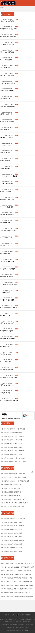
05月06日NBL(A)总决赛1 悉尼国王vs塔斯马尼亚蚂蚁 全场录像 (17, 567)
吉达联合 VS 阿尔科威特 (7, 21)
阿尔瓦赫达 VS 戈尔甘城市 (8, 91)
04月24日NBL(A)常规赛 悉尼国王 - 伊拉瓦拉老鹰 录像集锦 (16, 581)
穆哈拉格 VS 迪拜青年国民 (8, 261)
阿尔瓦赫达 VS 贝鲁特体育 (8, 269)
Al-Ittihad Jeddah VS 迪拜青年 (9, 400)
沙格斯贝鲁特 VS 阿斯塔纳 (8, 106)
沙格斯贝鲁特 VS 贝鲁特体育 (8, 230)
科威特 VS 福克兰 (5, 129)
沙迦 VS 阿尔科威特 (6, 168)
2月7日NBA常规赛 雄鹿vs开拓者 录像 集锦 (12, 451)
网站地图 (27, 615)
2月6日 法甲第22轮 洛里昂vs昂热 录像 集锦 (12, 506)
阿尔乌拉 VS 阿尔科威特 (7, 300)
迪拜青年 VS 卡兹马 (6, 191)
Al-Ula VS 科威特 (5, 292)
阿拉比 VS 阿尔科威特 (6, 369)
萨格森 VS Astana (5, 98)
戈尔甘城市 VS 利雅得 (6, 331)
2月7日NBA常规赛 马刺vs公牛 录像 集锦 (11, 447)
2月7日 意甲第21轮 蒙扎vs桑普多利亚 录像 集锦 (14, 462)
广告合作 (21, 615)
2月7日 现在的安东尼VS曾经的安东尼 (11, 484)
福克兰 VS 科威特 (5, 67)
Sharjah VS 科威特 (5, 160)
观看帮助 (7, 615)
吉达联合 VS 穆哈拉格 (6, 184)
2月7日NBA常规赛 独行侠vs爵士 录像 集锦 (12, 436)
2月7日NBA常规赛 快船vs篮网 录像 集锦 (11, 454)
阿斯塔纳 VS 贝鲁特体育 (7, 385)
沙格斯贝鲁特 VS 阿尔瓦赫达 (8, 36)
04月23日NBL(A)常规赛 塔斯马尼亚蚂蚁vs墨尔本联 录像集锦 (17, 585)
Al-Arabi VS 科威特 (6, 362)
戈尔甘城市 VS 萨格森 (6, 277)
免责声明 (14, 615)
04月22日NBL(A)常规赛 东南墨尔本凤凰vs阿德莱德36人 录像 (17, 596)
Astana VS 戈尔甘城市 (6, 207)
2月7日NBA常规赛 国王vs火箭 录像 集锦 (11, 440)
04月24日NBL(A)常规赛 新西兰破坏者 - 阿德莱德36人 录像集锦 (17, 578)
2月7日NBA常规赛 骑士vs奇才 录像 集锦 (11, 443)
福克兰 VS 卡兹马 (5, 346)
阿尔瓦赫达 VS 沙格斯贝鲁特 (8, 377)
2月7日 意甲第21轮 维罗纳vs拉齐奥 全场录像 (13, 458)
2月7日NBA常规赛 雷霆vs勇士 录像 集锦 (11, 432)
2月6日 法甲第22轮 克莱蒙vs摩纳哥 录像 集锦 (13, 499)
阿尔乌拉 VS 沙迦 (5, 393)
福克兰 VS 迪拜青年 (6, 253)
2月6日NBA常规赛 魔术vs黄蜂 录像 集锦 (11, 547)
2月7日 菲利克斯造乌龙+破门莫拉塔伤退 (12, 488)
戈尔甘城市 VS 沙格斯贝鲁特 (8, 29)
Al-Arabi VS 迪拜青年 (6, 60)
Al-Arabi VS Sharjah (6, 238)
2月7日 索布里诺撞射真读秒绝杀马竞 (11, 492)
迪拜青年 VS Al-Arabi (6, 114)
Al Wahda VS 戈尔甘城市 (7, 83)
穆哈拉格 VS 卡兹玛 (6, 354)
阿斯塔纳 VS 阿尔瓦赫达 (7, 323)
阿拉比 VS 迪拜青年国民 (7, 52)
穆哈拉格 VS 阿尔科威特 (7, 75)
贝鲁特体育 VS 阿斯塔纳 (7, 44)
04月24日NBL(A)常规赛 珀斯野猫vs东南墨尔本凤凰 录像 (16, 574)
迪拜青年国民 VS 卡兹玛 (7, 199)
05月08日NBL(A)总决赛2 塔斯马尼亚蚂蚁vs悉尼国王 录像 (16, 563)
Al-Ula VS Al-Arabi (5, 145)
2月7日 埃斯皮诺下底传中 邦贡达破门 (11, 495)
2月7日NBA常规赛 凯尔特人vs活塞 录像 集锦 (13, 429)
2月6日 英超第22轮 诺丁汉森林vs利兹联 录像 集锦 (14, 503)
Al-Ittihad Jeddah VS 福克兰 (8, 176)
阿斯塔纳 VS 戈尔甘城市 (7, 137)
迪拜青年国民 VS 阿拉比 (7, 122)
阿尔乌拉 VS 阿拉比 (6, 153)
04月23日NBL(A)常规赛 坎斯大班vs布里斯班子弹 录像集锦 (16, 589)
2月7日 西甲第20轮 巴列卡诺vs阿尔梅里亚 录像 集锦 (15, 481)
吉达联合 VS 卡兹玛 (6, 315)
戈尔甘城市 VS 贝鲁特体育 (8, 338)
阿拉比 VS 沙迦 (4, 246)
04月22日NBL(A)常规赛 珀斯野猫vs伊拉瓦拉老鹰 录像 (15, 592)
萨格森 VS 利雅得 (5, 222)
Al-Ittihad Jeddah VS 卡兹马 (8, 307)
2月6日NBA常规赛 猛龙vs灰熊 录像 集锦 (11, 551)
